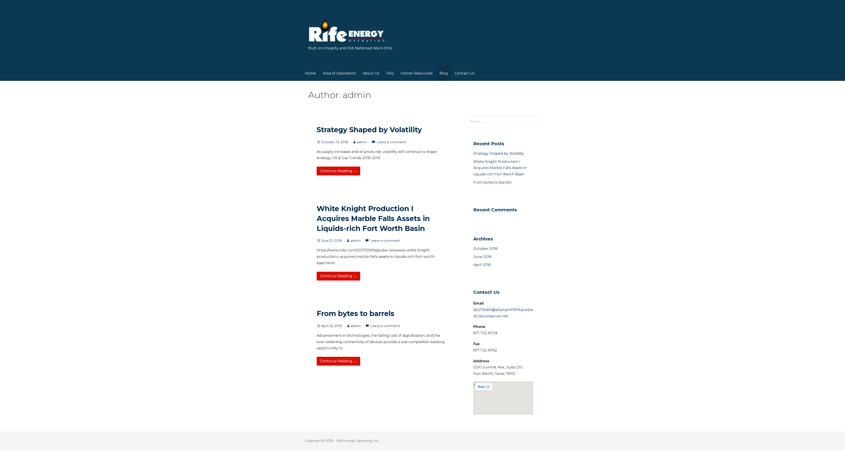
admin (362, 142)
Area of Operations (339, 73)
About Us (371, 73)
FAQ (390, 73)
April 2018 (482, 265)
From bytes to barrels (355, 313)
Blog (443, 73)
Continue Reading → (338, 171)
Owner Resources (416, 73)
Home (310, 73)
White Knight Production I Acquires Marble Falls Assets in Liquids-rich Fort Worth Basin (373, 218)
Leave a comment (391, 142)
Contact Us (464, 73)
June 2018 (482, 257)
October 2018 (485, 249)
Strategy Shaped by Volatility (369, 129)
